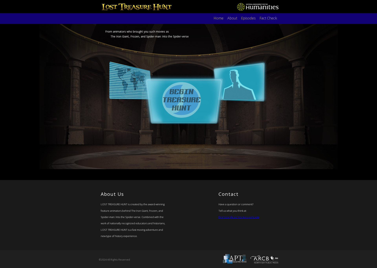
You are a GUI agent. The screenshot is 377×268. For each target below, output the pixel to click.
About (232, 18)
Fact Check (268, 18)
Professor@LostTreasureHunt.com (239, 217)
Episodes (248, 18)
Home (218, 18)
